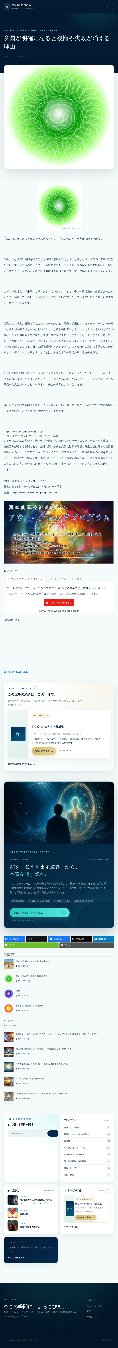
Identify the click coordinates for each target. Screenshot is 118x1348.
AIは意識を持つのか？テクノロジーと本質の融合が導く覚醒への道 (43, 1049)
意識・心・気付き (18, 30)
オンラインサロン (95, 1305)
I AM (18, 991)
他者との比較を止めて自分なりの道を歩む (33, 961)
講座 (89, 1311)
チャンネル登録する (60, 602)
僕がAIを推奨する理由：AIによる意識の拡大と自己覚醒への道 (42, 1093)
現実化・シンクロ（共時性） (44, 30)
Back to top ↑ (108, 1340)
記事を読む (92, 1300)
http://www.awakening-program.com (34, 492)
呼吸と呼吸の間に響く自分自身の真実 (31, 976)
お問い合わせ (93, 1316)
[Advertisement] (59, 651)
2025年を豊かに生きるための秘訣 (30, 1078)
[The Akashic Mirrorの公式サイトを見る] (59, 813)
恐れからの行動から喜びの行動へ (30, 1005)
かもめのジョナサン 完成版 (48, 726)
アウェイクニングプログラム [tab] (25, 579)
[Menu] (110, 6)
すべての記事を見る (17, 1257)
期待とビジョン (10, 1020)
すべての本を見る (73, 1226)
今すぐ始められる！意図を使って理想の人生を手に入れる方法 (42, 1063)
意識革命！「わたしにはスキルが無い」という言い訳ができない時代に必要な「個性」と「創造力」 (57, 1034)
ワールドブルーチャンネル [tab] (66, 579)
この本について (65, 750)
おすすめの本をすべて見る (21, 763)
